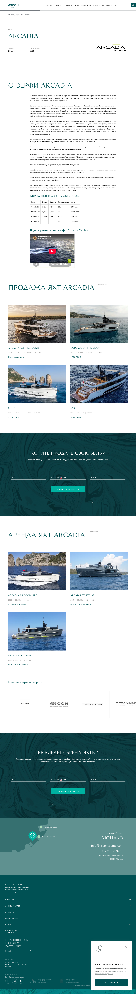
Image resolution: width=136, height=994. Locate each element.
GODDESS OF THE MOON (85, 348)
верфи (76, 5)
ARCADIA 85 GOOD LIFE (22, 595)
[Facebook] (7, 981)
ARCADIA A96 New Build (23, 348)
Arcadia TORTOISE (82, 595)
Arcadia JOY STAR (20, 655)
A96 (72, 408)
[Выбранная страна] (61, 477)
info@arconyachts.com (107, 845)
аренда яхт (58, 5)
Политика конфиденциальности (84, 985)
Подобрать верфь (66, 791)
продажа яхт (48, 5)
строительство (86, 5)
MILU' (11, 408)
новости (109, 5)
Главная (11, 14)
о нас (115, 5)
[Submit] (30, 950)
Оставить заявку (66, 489)
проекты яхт (68, 5)
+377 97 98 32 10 (111, 851)
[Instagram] (14, 981)
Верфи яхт (19, 14)
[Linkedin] (21, 981)
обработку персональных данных (86, 502)
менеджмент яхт (98, 5)
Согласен (110, 982)
